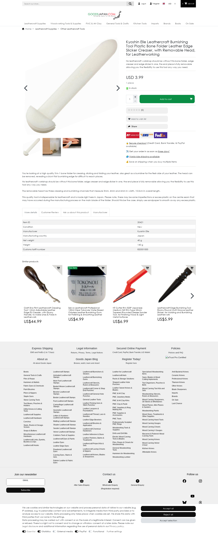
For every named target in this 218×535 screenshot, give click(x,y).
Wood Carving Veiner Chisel (150, 444)
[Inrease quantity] (135, 97)
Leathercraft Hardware (33, 418)
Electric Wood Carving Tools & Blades (122, 438)
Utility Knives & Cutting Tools (33, 410)
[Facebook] (184, 481)
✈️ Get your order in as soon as (142, 151)
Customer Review (50, 212)
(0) (142, 109)
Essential (31, 531)
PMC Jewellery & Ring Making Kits (122, 409)
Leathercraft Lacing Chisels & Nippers (94, 450)
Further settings (114, 531)
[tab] (30, 212)
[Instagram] (200, 481)
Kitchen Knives (148, 448)
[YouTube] (192, 496)
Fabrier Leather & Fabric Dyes (63, 462)
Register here (131, 363)
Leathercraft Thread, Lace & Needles (94, 415)
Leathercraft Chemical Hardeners (92, 430)
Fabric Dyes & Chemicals (34, 386)
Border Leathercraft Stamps (64, 398)
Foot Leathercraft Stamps (63, 401)
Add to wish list (138, 119)
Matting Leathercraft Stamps (64, 421)
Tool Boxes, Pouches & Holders (33, 405)
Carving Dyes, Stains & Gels (62, 456)
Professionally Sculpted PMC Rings (122, 423)
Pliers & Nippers (30, 393)
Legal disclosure (30, 526)
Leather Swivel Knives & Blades (122, 389)
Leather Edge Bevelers (92, 420)
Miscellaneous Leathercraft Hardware (34, 435)
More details (30, 212)
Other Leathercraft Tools (72, 28)
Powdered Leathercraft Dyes (62, 451)
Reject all (168, 514)
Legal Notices (97, 353)
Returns (74, 353)
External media (65, 531)
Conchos (27, 422)
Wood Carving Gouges (151, 423)
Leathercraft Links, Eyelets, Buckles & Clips (34, 441)
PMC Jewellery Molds (121, 397)
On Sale (190, 23)
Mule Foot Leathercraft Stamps (62, 382)
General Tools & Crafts (117, 23)
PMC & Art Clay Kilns (121, 401)
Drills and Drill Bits (120, 433)
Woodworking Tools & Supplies (66, 23)
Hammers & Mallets (31, 382)
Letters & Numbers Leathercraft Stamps (61, 417)
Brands (167, 23)
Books (178, 23)
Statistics (46, 531)
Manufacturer (100, 212)
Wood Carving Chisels (151, 427)
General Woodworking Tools (122, 449)
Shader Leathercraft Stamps (64, 425)
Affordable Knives (149, 452)
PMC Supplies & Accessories (119, 414)
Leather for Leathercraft (122, 372)
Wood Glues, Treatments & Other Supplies (153, 415)
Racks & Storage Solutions (123, 379)
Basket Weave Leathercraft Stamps (64, 388)
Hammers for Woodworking (124, 453)
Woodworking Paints (150, 411)
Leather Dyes (58, 442)
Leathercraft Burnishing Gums (92, 378)
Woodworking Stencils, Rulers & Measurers (151, 395)
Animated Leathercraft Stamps (62, 376)
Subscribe (25, 490)
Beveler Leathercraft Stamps (61, 393)
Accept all (168, 508)
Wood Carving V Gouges (152, 430)
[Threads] (200, 502)
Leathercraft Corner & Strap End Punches (94, 390)
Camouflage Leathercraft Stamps (63, 406)
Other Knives (177, 386)
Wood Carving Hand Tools (152, 420)
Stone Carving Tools (32, 400)
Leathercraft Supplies (35, 23)
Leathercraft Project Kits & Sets (93, 445)
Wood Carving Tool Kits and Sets (153, 390)
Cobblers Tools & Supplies (64, 435)
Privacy (81, 353)
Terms (88, 353)
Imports (155, 23)
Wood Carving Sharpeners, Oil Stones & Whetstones (153, 401)
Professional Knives (180, 379)
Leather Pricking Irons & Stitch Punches (92, 404)
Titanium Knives (178, 382)
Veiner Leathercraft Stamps (64, 432)
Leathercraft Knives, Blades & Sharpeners (94, 456)
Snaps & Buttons (30, 431)
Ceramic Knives (178, 375)
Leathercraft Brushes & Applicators (92, 424)
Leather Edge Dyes (61, 446)
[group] (42, 285)
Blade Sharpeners (179, 389)
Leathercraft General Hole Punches (93, 395)
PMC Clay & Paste (120, 404)
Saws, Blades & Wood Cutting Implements (151, 378)
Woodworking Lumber (121, 457)
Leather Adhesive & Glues (93, 434)
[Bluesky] (184, 502)
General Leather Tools (92, 400)
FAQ (181, 353)
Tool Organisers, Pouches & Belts (153, 384)
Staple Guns (29, 396)
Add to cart (166, 99)
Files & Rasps (29, 379)
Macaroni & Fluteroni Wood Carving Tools (153, 435)
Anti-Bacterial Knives (180, 372)
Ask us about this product (76, 212)
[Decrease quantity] (135, 101)
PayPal (82, 531)
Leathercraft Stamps (61, 372)
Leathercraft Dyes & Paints (64, 439)
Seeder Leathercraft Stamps (64, 428)
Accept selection (168, 520)
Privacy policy (116, 526)
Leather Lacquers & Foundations (91, 410)
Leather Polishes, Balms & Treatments (93, 439)
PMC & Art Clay (94, 23)
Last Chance (177, 403)
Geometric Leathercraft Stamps (62, 411)
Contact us (109, 474)
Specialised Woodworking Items (152, 373)
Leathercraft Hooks (31, 445)
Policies (171, 353)
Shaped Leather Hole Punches (121, 383)
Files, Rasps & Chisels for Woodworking (123, 443)
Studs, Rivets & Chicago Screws (33, 426)
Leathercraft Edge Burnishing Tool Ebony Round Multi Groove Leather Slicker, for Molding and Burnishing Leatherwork (175, 311)
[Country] (164, 3)
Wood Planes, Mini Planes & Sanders (152, 406)
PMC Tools (117, 419)
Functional (98, 531)
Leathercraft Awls (119, 375)
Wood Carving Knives (151, 439)
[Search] (130, 3)
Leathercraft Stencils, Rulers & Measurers (91, 384)
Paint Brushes (29, 389)
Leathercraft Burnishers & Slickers (93, 373)
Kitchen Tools (140, 23)
